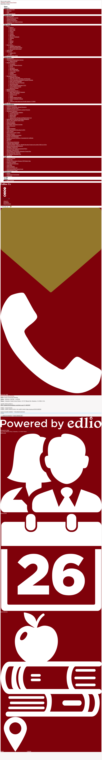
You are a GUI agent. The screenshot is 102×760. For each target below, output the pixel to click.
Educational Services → (12, 76)
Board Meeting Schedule (12, 17)
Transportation (13, 74)
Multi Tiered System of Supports (17, 92)
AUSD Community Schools (16, 98)
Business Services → (12, 62)
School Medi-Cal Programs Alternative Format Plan (19, 151)
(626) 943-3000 (30, 431)
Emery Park (12, 30)
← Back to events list (7, 415)
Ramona (12, 41)
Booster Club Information (13, 136)
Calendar (29, 751)
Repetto (11, 42)
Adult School (10, 50)
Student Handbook (11, 128)
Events (2, 413)
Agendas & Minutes (11, 19)
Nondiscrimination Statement (13, 152)
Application (9, 176)
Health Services (13, 94)
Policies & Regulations (12, 20)
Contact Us (9, 23)
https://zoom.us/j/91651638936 (33, 409)
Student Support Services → (13, 90)
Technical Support (11, 158)
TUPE (11, 100)
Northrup (12, 38)
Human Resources (11, 89)
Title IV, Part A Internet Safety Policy (15, 120)
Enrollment (6, 202)
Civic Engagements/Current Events (15, 169)
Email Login (9, 159)
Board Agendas (7, 203)
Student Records (13, 61)
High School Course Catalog (13, 132)
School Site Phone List (12, 167)
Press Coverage (10, 180)
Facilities (12, 73)
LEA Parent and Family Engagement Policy (17, 148)
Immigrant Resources (12, 105)
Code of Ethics (10, 131)
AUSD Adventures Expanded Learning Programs (21, 80)
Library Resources (11, 126)
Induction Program (14, 88)
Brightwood (12, 28)
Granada (12, 34)
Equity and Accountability (16, 81)
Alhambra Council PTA (12, 147)
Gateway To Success (14, 93)
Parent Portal (13, 116)
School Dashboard (11, 13)
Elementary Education (15, 77)
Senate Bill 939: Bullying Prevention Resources (18, 119)
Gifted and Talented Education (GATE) (16, 130)
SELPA (8, 102)
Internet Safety (13, 115)
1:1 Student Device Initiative (16, 112)
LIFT (11, 54)
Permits (11, 96)
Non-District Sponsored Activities (14, 124)
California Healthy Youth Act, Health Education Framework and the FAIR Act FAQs (27, 144)
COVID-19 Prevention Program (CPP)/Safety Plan (19, 161)
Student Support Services (15, 97)
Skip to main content (5, 1)
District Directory (11, 166)
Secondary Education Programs (17, 82)
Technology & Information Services (15, 60)
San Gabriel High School (15, 49)
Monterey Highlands (14, 37)
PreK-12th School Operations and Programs (20, 78)
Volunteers (9, 139)
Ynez (11, 43)
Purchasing (12, 68)
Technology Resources (12, 111)
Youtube (5, 195)
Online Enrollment (11, 123)
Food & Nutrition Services (16, 65)
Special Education (14, 84)
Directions (9, 11)
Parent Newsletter (11, 122)
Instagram (5, 193)
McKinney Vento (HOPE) (13, 150)
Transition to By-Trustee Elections (15, 22)
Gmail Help (9, 165)
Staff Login (3, 433)
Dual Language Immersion (13, 142)
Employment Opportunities (13, 174)
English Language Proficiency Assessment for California (20, 138)
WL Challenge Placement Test (14, 154)
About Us (6, 201)
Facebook (5, 188)
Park (11, 39)
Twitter (5, 191)
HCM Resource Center (12, 170)
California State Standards (13, 143)
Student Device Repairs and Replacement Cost (21, 117)
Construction (13, 72)
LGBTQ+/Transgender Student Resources (17, 107)
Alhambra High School (15, 46)
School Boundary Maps (12, 55)
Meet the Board (10, 16)
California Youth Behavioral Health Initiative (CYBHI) (22, 101)
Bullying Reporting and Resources (15, 146)
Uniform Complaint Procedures (14, 135)
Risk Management (14, 69)
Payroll (11, 66)
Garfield (11, 32)
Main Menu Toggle (5, 4)
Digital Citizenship (14, 113)
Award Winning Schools (15, 86)
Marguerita (12, 35)
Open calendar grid (17, 415)
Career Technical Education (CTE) (18, 85)
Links (8, 12)
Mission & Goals (11, 9)
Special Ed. (9, 51)
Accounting (12, 64)
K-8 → (8, 26)
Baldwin (12, 27)
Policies (8, 173)
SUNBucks (9, 155)
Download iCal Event (19, 411)
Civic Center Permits (14, 70)
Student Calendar (11, 134)
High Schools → (10, 45)
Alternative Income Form (12, 108)
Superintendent (10, 58)
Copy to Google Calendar (7, 411)
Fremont (12, 31)
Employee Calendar (11, 162)
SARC (8, 127)
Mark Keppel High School (16, 47)
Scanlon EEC (13, 53)
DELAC (9, 140)
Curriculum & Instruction (12, 163)
